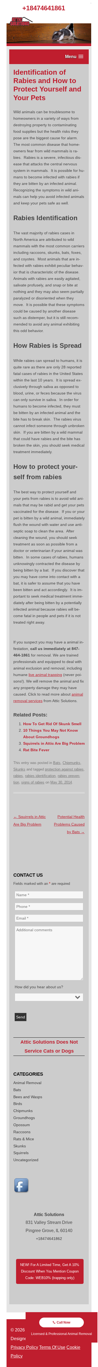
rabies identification (40, 776)
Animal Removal (27, 1083)
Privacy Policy (24, 1347)
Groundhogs (24, 1118)
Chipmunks (71, 763)
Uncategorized (25, 1160)
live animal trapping (45, 675)
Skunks (19, 769)
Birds (17, 1103)
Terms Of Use (52, 1347)
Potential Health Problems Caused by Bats (69, 824)
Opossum (21, 1125)
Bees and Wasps (27, 1097)
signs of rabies (32, 782)
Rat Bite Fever (36, 750)
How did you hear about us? (39, 987)
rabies (18, 776)
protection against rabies (64, 769)
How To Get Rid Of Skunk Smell (52, 724)
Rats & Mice (23, 1139)
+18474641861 (43, 8)
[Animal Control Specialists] (49, 45)
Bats (56, 763)
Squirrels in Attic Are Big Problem (54, 743)
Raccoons (21, 1132)
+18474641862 (49, 1238)
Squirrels (21, 1153)
